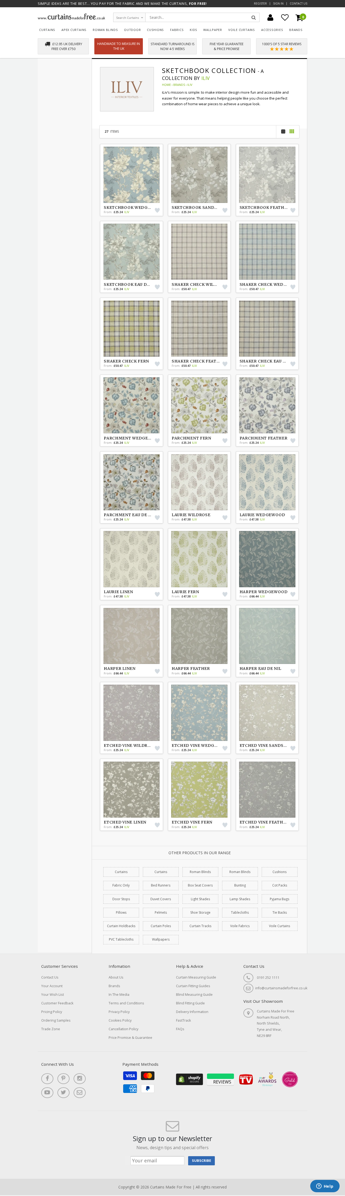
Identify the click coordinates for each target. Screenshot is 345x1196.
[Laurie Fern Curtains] (199, 559)
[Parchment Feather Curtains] (267, 405)
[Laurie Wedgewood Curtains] (267, 482)
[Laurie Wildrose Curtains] (199, 482)
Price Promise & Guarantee (130, 1037)
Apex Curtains (74, 30)
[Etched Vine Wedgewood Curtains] (199, 713)
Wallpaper (212, 30)
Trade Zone (50, 1029)
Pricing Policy (51, 1011)
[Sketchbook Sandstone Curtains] (199, 175)
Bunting (240, 885)
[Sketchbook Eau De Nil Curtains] (131, 252)
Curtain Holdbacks (121, 926)
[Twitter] (63, 1092)
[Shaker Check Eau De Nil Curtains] (267, 329)
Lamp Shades (240, 899)
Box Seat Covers (200, 885)
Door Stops (121, 899)
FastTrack (183, 1020)
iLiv (205, 78)
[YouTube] (47, 1092)
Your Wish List (52, 994)
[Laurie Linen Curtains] (131, 559)
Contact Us (298, 3)
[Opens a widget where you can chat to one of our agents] (325, 1186)
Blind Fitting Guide (190, 1003)
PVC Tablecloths (121, 939)
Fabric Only (121, 885)
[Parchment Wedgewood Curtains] (131, 405)
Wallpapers (161, 939)
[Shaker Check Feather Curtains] (199, 329)
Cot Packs (279, 885)
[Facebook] (47, 1078)
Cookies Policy (120, 1020)
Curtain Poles (161, 926)
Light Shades (200, 899)
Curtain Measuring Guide (196, 977)
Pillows (121, 912)
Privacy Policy (119, 1011)
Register (260, 3)
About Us (116, 977)
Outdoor (132, 30)
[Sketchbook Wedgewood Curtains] (131, 175)
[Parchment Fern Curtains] (199, 405)
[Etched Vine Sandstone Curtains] (267, 713)
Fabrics (177, 30)
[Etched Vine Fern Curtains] (199, 790)
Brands (296, 30)
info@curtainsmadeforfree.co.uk (281, 988)
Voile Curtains (241, 30)
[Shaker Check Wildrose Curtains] (199, 252)
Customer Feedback (57, 1003)
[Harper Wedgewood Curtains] (267, 559)
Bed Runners (160, 885)
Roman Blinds (105, 30)
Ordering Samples (56, 1020)
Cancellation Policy (123, 1029)
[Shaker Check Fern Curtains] (131, 329)
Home (166, 85)
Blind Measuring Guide (194, 994)
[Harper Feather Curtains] (199, 636)
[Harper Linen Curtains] (131, 636)
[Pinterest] (63, 1078)
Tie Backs (279, 912)
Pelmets (161, 912)
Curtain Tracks (200, 926)
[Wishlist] (285, 17)
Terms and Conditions (126, 1003)
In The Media (119, 994)
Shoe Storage (200, 912)
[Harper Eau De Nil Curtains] (267, 636)
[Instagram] (80, 1078)
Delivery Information (192, 1011)
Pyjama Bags (279, 899)
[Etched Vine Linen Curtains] (131, 790)
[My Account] (270, 17)
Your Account (52, 986)
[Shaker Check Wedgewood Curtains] (267, 252)
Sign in (278, 3)
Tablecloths (240, 912)
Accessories (272, 30)
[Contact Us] (80, 1092)
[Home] (71, 18)
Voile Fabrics (240, 926)
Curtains (47, 30)
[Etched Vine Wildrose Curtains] (131, 713)
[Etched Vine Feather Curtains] (267, 790)
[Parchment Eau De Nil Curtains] (131, 482)
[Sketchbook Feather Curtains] (267, 175)
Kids (193, 30)
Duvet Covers (160, 899)
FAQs (180, 1029)
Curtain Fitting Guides (193, 986)
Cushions (155, 30)
